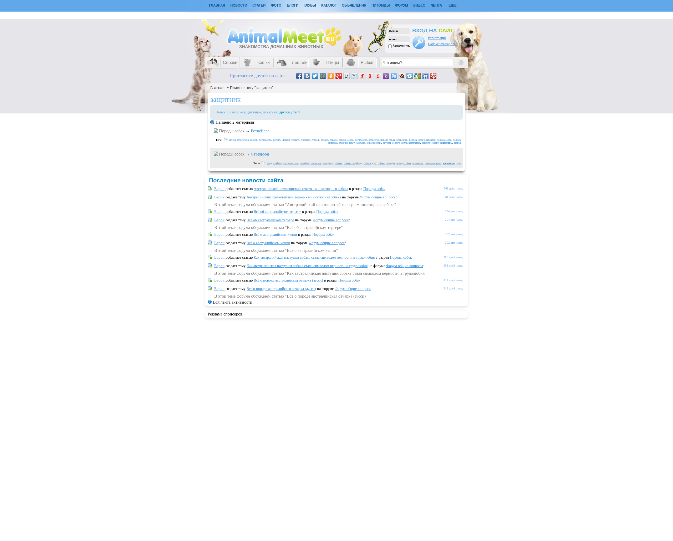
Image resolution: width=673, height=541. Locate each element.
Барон (219, 189)
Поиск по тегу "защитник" (251, 88)
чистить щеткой (281, 139)
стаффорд (328, 163)
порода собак (444, 139)
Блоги (292, 5)
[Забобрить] (402, 76)
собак (350, 139)
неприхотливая (433, 163)
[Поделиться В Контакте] (307, 76)
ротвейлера (361, 139)
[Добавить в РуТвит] (394, 76)
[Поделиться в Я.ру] (362, 76)
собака (342, 139)
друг (458, 163)
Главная (217, 88)
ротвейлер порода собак (382, 139)
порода (457, 139)
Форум (401, 5)
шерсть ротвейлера (260, 139)
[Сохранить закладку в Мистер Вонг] (433, 76)
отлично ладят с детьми (352, 142)
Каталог (328, 5)
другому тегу (289, 112)
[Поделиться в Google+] (338, 76)
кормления (414, 142)
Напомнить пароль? (442, 44)
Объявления (354, 5)
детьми (457, 142)
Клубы (310, 5)
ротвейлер (401, 139)
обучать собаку (391, 142)
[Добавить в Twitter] (315, 76)
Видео (419, 5)
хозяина (305, 139)
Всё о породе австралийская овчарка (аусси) (288, 280)
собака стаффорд (353, 163)
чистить (295, 139)
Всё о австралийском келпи (275, 235)
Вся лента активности (232, 302)
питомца (332, 142)
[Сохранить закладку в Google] (417, 76)
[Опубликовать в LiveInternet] (346, 76)
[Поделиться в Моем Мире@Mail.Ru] (323, 76)
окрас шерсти (373, 142)
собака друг (370, 163)
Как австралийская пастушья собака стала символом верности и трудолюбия (314, 257)
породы (390, 163)
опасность (417, 163)
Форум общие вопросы (378, 197)
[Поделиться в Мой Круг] (409, 76)
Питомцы (380, 5)
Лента (436, 5)
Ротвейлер (260, 131)
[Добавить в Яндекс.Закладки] (370, 76)
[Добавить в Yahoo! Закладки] (386, 76)
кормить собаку (430, 142)
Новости (238, 5)
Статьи (259, 5)
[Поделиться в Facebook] (299, 76)
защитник (446, 142)
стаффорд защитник (311, 163)
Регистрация (437, 38)
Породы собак (231, 131)
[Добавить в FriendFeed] (425, 76)
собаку (324, 139)
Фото (276, 5)
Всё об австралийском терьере (277, 212)
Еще (452, 5)
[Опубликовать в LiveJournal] (354, 76)
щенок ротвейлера (239, 139)
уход (269, 163)
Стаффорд (260, 154)
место (404, 142)
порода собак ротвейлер (422, 139)
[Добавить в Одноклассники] (331, 76)
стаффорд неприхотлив (285, 163)
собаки (333, 139)
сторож (315, 139)
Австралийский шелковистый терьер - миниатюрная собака (301, 189)
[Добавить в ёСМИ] (378, 76)
